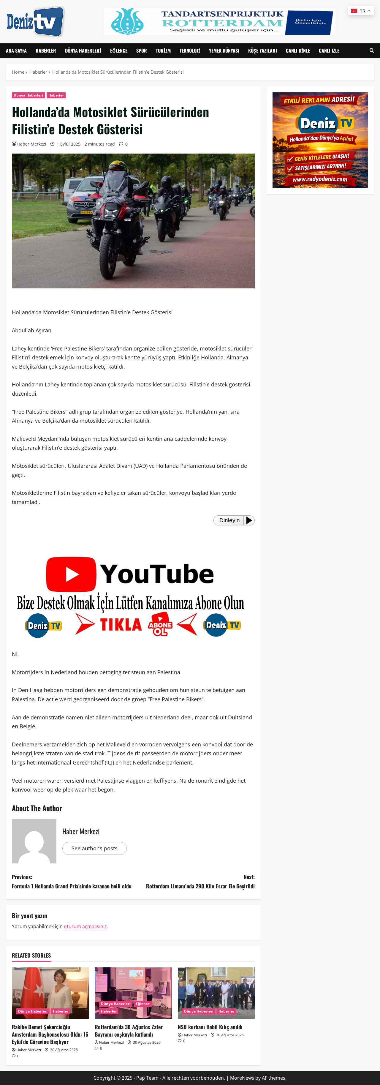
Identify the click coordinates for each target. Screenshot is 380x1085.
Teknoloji (190, 50)
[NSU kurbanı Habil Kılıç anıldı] (216, 993)
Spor (141, 50)
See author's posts (95, 848)
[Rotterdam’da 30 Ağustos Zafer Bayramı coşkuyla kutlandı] (133, 993)
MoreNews (242, 1078)
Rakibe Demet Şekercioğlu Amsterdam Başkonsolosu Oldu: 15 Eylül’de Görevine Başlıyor (50, 1034)
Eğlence (118, 50)
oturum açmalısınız (85, 926)
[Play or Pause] (250, 520)
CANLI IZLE (329, 50)
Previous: (72, 881)
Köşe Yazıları (262, 50)
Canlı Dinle (298, 50)
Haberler (46, 50)
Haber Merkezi (31, 144)
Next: (200, 881)
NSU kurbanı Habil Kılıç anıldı (210, 1027)
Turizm (163, 50)
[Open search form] (372, 50)
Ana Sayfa (16, 50)
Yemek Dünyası (224, 50)
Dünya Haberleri (83, 50)
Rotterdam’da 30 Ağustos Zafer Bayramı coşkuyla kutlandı (129, 1030)
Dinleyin (229, 520)
